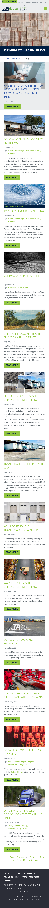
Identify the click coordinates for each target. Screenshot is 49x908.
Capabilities (29, 874)
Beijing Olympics (17, 772)
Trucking (24, 825)
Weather (11, 153)
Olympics (32, 761)
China (10, 150)
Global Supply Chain (32, 150)
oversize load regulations (17, 829)
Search (24, 5)
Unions (19, 287)
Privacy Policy (25, 885)
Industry (8, 874)
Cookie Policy (10, 885)
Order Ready (13, 764)
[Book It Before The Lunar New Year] (24, 736)
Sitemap (17, 888)
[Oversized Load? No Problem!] (24, 626)
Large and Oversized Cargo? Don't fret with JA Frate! (23, 814)
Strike (25, 287)
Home (6, 59)
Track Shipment (9, 2)
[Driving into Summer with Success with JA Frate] (24, 320)
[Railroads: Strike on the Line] (24, 262)
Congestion (23, 764)
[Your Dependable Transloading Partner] (24, 512)
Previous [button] (6, 86)
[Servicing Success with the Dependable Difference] (24, 382)
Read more (12, 106)
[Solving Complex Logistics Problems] (24, 125)
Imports (24, 761)
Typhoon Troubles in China (24, 211)
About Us (8, 877)
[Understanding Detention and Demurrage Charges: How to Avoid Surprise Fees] (24, 72)
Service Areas (21, 877)
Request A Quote (31, 2)
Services (18, 874)
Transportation (14, 825)
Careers (7, 880)
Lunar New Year (14, 761)
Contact (43, 2)
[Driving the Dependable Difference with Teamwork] (24, 679)
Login (20, 2)
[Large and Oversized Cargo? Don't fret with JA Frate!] (24, 796)
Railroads (12, 287)
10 (24, 860)
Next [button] (43, 86)
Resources (16, 59)
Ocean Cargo (19, 150)
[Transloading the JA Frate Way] (24, 450)
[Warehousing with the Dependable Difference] (24, 569)
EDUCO (37, 899)
